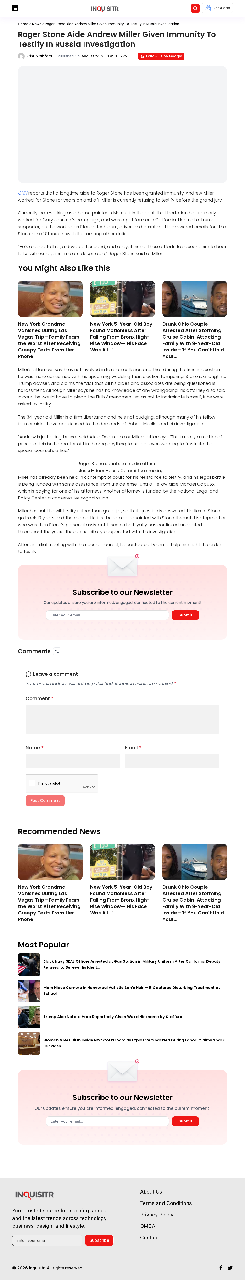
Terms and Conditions (166, 1203)
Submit (185, 614)
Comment (40, 698)
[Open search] (195, 8)
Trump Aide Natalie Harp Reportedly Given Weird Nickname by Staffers (112, 1017)
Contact (149, 1238)
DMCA (147, 1226)
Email (133, 747)
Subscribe (99, 1240)
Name (35, 747)
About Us (151, 1192)
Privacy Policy (156, 1215)
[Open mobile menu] (15, 8)
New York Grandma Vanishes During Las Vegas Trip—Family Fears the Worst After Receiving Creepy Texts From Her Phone (49, 340)
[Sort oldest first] (57, 651)
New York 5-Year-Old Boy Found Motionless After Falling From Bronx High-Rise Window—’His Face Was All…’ (121, 337)
